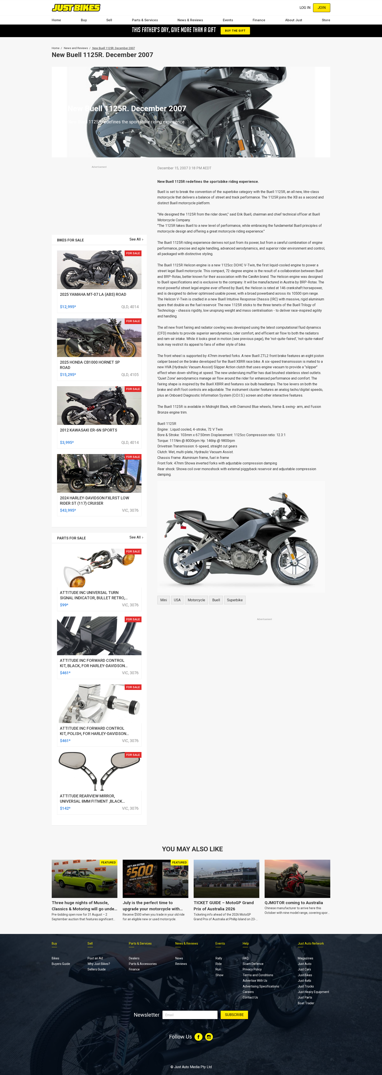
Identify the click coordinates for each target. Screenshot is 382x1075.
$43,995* (68, 510)
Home (56, 20)
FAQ (245, 958)
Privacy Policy (252, 969)
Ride (219, 964)
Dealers (134, 958)
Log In (305, 8)
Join (322, 8)
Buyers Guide (61, 964)
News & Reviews (190, 20)
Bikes (55, 958)
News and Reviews (76, 48)
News (179, 958)
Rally (219, 958)
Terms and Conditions (258, 975)
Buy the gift (235, 30)
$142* (65, 808)
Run (218, 969)
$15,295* (68, 374)
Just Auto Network (311, 943)
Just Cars (304, 969)
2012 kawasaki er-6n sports (88, 430)
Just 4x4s (304, 980)
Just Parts (305, 997)
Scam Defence (253, 964)
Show (219, 975)
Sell (109, 20)
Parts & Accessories (143, 964)
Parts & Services (145, 20)
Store (326, 20)
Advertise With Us (255, 980)
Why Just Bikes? (99, 964)
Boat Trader (306, 1003)
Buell (216, 600)
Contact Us (250, 997)
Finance (259, 20)
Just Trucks (306, 986)
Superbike (235, 600)
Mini (163, 600)
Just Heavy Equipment (313, 992)
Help (246, 943)
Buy (84, 20)
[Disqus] (241, 745)
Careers (248, 992)
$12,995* (68, 306)
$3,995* (67, 442)
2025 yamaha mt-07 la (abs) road (93, 294)
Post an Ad (95, 958)
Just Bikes (305, 975)
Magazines (305, 958)
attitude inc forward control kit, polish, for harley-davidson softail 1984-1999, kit (93, 733)
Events (228, 20)
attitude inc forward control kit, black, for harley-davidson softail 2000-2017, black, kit (92, 665)
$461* (65, 672)
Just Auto (304, 964)
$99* (64, 605)
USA (177, 600)
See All (135, 239)
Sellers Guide (97, 969)
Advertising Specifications (261, 986)
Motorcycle (196, 600)
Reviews (181, 964)
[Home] (76, 7)
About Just (293, 20)
